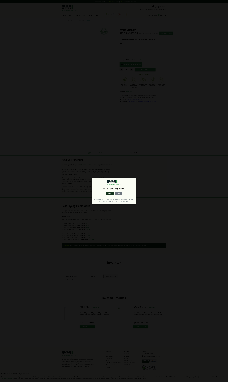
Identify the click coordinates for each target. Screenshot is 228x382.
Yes (109, 194)
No (118, 194)
